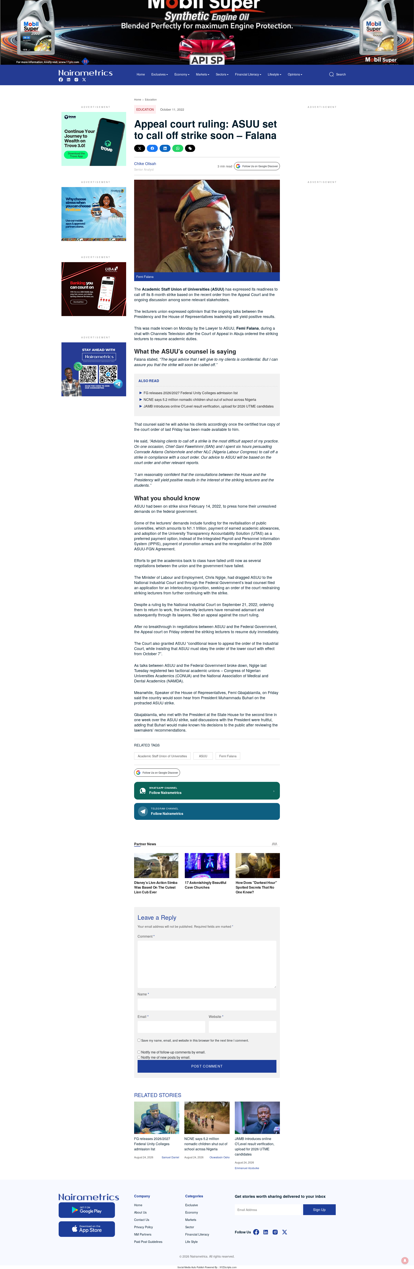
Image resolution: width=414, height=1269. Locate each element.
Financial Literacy (197, 1234)
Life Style (191, 1241)
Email (143, 1016)
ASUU (203, 756)
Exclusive (191, 1205)
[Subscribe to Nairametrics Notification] (404, 1260)
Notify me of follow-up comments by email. (173, 1052)
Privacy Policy (143, 1227)
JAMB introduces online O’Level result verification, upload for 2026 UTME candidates (209, 406)
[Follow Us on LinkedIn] (266, 1231)
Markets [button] (201, 74)
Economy (191, 1212)
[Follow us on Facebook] (61, 79)
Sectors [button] (221, 74)
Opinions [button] (294, 74)
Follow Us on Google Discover (260, 166)
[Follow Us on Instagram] (275, 1231)
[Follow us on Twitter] (84, 79)
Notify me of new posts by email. (165, 1057)
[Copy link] (190, 148)
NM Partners (142, 1234)
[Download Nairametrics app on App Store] (87, 1229)
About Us (140, 1212)
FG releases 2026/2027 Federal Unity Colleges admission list (191, 392)
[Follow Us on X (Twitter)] (285, 1231)
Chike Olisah (145, 163)
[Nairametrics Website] (86, 72)
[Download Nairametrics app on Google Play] (87, 1210)
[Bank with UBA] (93, 289)
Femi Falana (228, 756)
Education (151, 99)
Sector (189, 1227)
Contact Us (141, 1219)
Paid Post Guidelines (148, 1241)
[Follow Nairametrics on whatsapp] (93, 369)
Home (141, 74)
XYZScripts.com (228, 1267)
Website (216, 1016)
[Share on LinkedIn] (165, 148)
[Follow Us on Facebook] (256, 1231)
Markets (190, 1219)
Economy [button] (180, 74)
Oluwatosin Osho (220, 1157)
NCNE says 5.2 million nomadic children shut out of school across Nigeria (200, 399)
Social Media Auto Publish (190, 1267)
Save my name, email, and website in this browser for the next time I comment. (195, 1040)
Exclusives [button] (158, 74)
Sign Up (319, 1209)
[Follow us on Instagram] (76, 79)
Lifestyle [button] (273, 74)
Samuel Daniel (170, 1157)
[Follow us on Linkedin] (68, 79)
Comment (146, 936)
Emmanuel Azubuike (247, 1168)
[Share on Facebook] (152, 148)
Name (143, 994)
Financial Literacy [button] (247, 74)
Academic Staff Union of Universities (162, 756)
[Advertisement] (320, 139)
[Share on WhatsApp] (177, 148)
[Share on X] (139, 148)
